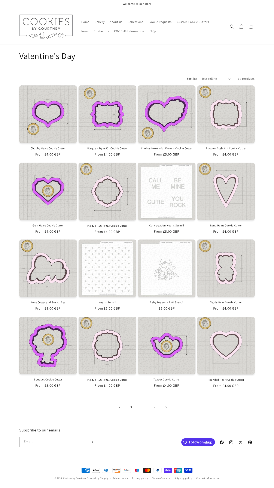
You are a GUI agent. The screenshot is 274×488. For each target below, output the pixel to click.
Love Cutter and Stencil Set (48, 302)
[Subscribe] (91, 442)
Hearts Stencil (107, 302)
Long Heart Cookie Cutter (226, 225)
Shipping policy (183, 477)
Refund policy (120, 477)
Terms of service (161, 477)
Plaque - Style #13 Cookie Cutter (107, 225)
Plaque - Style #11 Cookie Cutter (107, 379)
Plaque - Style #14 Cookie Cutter (226, 148)
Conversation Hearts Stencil (166, 225)
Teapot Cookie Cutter (166, 379)
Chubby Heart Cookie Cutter (48, 148)
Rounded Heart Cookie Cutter (226, 379)
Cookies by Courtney (74, 478)
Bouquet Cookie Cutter (48, 379)
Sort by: (192, 79)
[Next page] (166, 407)
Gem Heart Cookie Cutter (48, 225)
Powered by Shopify (97, 478)
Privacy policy (140, 477)
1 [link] (108, 407)
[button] (232, 26)
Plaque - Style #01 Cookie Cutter (107, 148)
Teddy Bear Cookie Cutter (226, 302)
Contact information (207, 477)
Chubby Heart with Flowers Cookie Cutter (166, 148)
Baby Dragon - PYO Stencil (166, 302)
